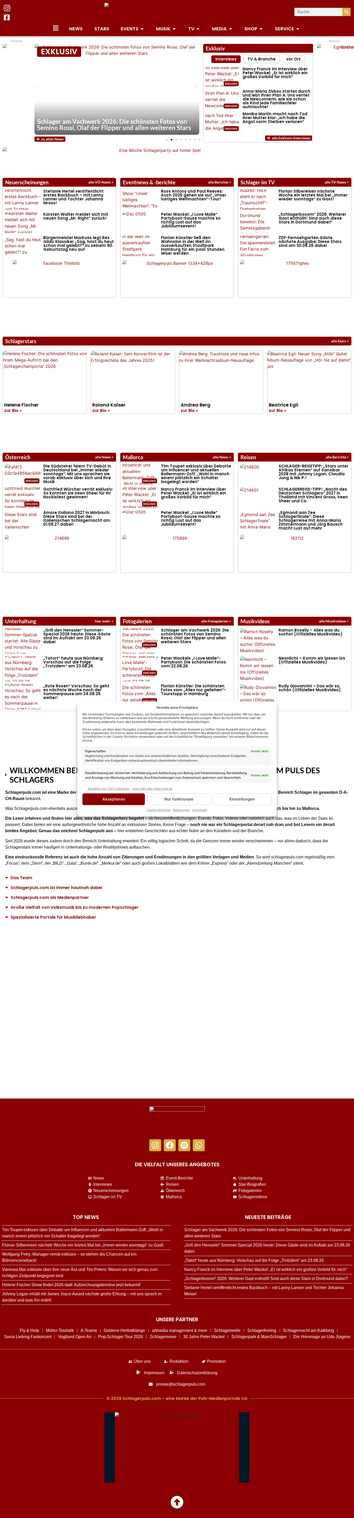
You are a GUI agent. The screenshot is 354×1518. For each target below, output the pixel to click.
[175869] (177, 553)
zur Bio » (13, 411)
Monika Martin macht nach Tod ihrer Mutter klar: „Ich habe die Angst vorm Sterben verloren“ (275, 117)
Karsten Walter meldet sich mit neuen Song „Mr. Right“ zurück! (75, 216)
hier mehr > (104, 621)
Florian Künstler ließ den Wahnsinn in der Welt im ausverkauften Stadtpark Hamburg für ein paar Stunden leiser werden (192, 245)
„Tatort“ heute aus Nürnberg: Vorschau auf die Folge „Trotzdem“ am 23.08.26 (73, 662)
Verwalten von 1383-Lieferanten (109, 788)
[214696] (60, 553)
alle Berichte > (219, 182)
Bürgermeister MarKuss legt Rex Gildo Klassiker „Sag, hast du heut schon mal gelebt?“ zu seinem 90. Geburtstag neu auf (78, 243)
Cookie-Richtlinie (158, 810)
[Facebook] (170, 1145)
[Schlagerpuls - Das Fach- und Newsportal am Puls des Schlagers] (177, 12)
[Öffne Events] (142, 28)
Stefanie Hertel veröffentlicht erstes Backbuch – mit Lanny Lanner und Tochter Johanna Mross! (73, 197)
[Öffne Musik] (174, 28)
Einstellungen (242, 799)
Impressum (199, 810)
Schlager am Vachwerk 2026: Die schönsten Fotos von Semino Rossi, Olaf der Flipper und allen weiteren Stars (114, 124)
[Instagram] (155, 1145)
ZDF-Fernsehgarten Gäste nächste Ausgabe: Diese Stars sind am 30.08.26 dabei (310, 241)
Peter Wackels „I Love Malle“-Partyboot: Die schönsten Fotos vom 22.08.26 (193, 662)
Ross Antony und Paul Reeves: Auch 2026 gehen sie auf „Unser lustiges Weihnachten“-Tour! (193, 195)
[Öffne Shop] (261, 28)
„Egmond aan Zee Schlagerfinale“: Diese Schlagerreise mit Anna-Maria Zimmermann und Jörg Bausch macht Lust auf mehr (311, 520)
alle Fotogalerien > (216, 621)
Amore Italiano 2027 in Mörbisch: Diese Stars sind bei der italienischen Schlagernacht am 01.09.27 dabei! (76, 518)
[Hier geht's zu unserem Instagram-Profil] (7, 8)
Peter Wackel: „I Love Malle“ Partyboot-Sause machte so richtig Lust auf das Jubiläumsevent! (191, 220)
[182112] (295, 553)
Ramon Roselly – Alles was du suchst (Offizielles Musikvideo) (310, 632)
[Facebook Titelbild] (59, 278)
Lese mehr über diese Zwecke (152, 788)
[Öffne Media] (230, 28)
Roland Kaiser (108, 405)
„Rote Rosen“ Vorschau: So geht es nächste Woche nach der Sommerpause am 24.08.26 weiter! (76, 691)
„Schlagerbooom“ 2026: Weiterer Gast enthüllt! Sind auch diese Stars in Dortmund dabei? (312, 218)
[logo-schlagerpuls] (177, 1120)
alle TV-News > (337, 182)
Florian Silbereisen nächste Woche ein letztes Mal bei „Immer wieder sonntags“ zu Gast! (313, 195)
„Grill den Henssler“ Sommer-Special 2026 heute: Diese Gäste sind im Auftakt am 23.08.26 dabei (76, 636)
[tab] (226, 59)
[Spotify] (184, 1145)
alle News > (104, 457)
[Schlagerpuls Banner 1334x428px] (177, 278)
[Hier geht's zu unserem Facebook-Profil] (6, 17)
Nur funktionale (178, 799)
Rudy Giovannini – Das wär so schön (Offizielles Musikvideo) (310, 688)
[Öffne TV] (198, 28)
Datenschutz (181, 810)
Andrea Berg (195, 405)
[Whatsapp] (199, 1145)
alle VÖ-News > (101, 182)
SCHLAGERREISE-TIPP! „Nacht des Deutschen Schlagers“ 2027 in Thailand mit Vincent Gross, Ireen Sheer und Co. (313, 495)
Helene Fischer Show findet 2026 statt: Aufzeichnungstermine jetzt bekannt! (71, 1285)
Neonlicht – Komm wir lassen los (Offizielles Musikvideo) (312, 660)
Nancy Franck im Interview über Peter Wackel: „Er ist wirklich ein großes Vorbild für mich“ (275, 72)
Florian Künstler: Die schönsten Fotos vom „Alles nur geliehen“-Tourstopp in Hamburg (193, 689)
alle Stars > (340, 341)
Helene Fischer (21, 405)
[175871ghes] (295, 278)
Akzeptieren (113, 799)
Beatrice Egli (283, 405)
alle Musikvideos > (334, 621)
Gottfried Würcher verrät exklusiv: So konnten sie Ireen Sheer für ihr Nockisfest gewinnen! (78, 493)
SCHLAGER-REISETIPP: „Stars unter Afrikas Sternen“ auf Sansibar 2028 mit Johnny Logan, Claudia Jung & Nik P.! (313, 471)
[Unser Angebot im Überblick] (56, 28)
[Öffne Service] (297, 28)
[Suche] (346, 12)
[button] (37, 87)
